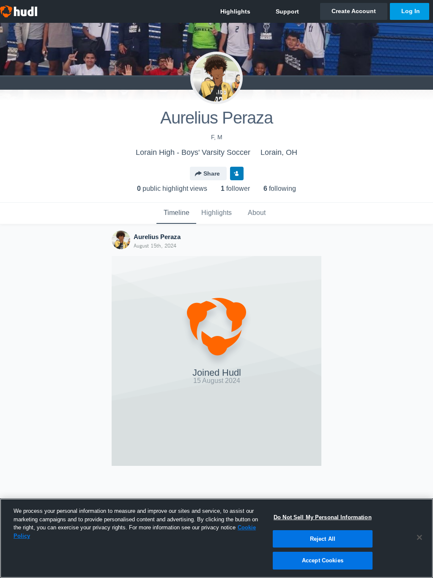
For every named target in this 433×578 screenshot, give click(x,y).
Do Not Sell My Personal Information (323, 517)
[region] (216, 538)
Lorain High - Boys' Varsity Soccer (193, 152)
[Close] (419, 537)
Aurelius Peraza (157, 236)
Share (211, 173)
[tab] (176, 213)
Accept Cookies (322, 560)
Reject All (322, 539)
